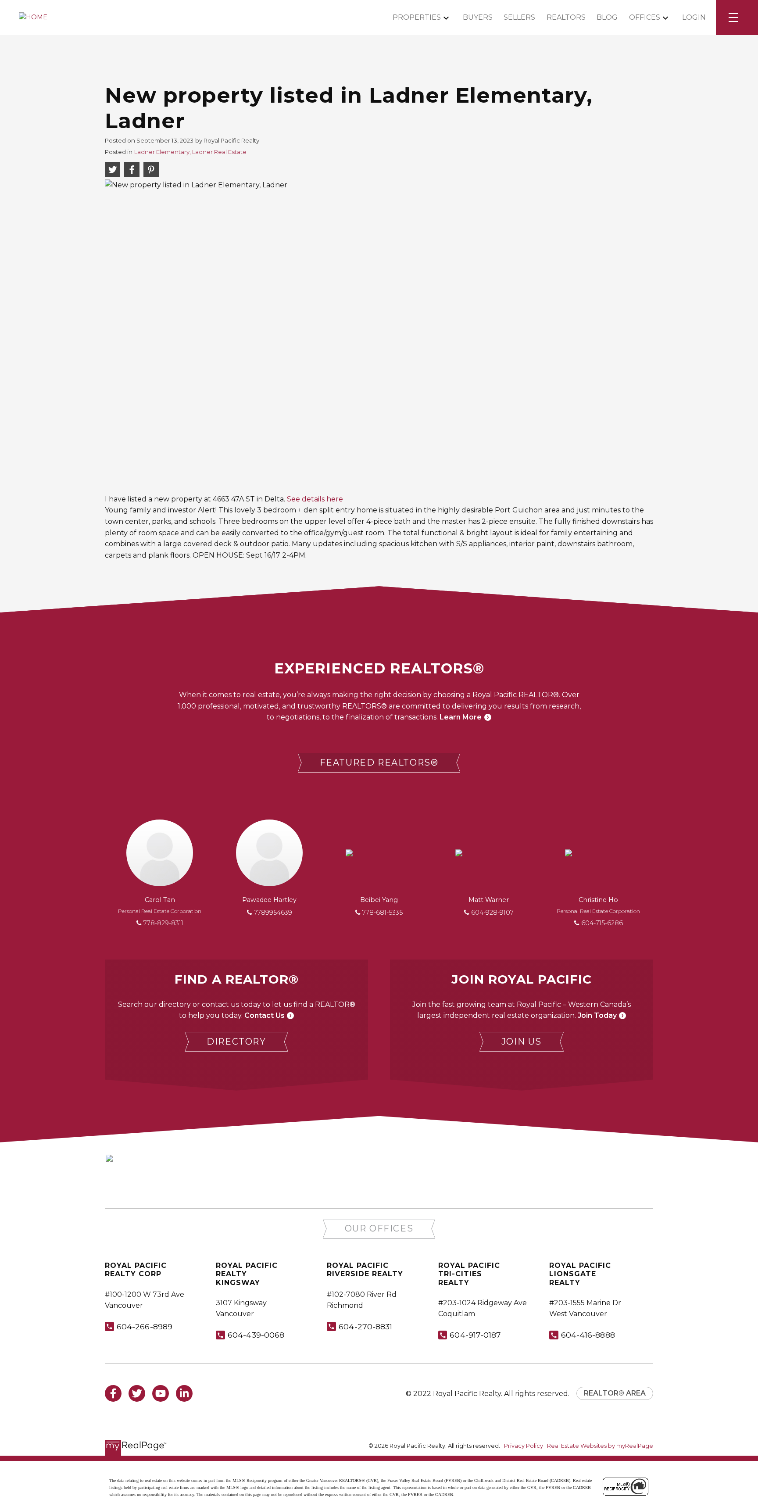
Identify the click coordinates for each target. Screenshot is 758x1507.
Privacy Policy (523, 1446)
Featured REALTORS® (379, 762)
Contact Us (264, 1015)
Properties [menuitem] (417, 17)
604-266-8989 (144, 1326)
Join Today (597, 1015)
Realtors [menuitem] (566, 17)
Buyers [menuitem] (478, 17)
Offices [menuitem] (644, 17)
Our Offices (379, 1228)
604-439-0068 (256, 1334)
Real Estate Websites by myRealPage (600, 1446)
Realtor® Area (615, 1393)
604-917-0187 (475, 1334)
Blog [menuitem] (607, 17)
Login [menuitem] (694, 17)
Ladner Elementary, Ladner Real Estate (190, 151)
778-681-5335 (382, 912)
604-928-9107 (492, 912)
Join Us (521, 1041)
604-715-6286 (602, 923)
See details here (315, 499)
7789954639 (273, 912)
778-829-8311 (163, 923)
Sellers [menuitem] (519, 17)
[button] (379, 763)
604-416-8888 (588, 1334)
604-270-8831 (365, 1326)
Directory (236, 1041)
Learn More (461, 717)
